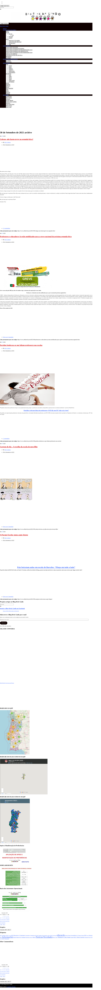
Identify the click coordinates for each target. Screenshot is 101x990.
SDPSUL (11, 69)
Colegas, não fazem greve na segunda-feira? (16, 139)
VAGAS (2, 938)
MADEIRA (9, 56)
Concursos (22, 935)
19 (8, 919)
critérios (48, 935)
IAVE (7, 39)
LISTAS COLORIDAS (11, 53)
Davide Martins (9, 100)
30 (4, 922)
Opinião (72, 937)
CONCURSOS (6, 46)
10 (6, 917)
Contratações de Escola (34, 935)
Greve (88, 935)
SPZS (10, 79)
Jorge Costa (8, 107)
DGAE (10, 34)
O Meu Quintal (66, 937)
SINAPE (8, 92)
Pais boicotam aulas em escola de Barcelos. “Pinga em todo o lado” (46, 567)
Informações (7, 937)
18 (7, 919)
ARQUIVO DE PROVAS (15, 42)
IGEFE (10, 38)
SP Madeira (11, 81)
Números (60, 937)
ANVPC (7, 935)
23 (4, 921)
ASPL (7, 91)
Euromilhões (73, 935)
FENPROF (8, 73)
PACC (75, 937)
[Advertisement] (44, 119)
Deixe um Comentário (8, 337)
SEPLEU (8, 85)
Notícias (39, 937)
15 (3, 919)
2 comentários (6, 438)
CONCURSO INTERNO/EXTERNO (15, 48)
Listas (14, 937)
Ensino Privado (68, 935)
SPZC (10, 67)
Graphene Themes (11, 986)
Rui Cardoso (9, 97)
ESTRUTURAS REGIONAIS (10, 59)
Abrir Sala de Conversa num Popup (7, 683)
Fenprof (82, 935)
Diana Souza (9, 105)
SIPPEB (8, 93)
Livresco (8, 99)
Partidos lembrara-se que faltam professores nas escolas (21, 345)
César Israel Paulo (10, 104)
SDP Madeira (12, 72)
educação (61, 935)
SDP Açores (12, 71)
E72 (13, 35)
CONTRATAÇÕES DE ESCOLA (14, 55)
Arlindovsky (9, 96)
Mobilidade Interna (29, 937)
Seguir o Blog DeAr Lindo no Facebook (12, 608)
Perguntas (86, 937)
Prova (89, 937)
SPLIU (7, 87)
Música (34, 937)
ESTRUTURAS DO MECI (9, 30)
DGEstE (11, 36)
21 (2, 921)
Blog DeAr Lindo (4, 26)
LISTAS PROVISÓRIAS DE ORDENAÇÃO (17, 51)
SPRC (10, 76)
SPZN (10, 65)
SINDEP (8, 84)
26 (8, 921)
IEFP (1, 937)
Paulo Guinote (80, 937)
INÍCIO (5, 28)
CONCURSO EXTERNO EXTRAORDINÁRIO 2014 (19, 52)
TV (0, 938)
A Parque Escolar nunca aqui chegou (14, 535)
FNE (7, 64)
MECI (7, 31)
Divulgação (55, 935)
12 (8, 917)
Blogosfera (16, 935)
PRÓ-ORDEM (9, 88)
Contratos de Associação (42, 935)
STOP (7, 83)
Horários (90, 935)
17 (6, 919)
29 (3, 922)
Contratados (27, 935)
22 (3, 921)
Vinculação (7, 938)
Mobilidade (23, 937)
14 (2, 919)
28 (2, 922)
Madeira (17, 937)
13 (0, 919)
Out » (4, 924)
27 (0, 922)
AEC (1, 935)
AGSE (7, 32)
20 (0, 921)
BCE (12, 935)
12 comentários (6, 228)
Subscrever (3, 622)
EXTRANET (12, 43)
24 (6, 921)
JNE (10, 44)
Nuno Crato (55, 937)
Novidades (48, 937)
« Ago (1, 924)
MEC (20, 937)
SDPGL (11, 68)
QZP (91, 937)
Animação (4, 935)
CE (19, 935)
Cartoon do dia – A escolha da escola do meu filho (18, 447)
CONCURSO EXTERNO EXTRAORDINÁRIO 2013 (19, 50)
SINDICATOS (6, 63)
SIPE (7, 89)
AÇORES (8, 57)
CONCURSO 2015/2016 (12, 47)
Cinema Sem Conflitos (11, 101)
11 (7, 917)
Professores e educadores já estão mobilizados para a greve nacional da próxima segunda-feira (36, 236)
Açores (10, 935)
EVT (77, 935)
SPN (10, 75)
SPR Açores (12, 80)
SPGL (10, 77)
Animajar (8, 103)
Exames (79, 935)
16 (4, 919)
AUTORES (6, 95)
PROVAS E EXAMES (14, 40)
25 (7, 921)
